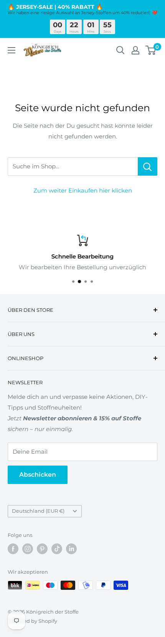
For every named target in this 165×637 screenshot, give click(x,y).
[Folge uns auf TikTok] (56, 548)
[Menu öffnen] (11, 50)
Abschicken (37, 474)
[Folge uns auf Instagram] (27, 548)
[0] (151, 50)
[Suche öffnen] (120, 50)
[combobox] (73, 166)
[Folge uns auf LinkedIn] (71, 548)
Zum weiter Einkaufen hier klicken (82, 190)
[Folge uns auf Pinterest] (42, 548)
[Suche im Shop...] (147, 166)
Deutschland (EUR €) (38, 511)
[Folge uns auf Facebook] (13, 548)
